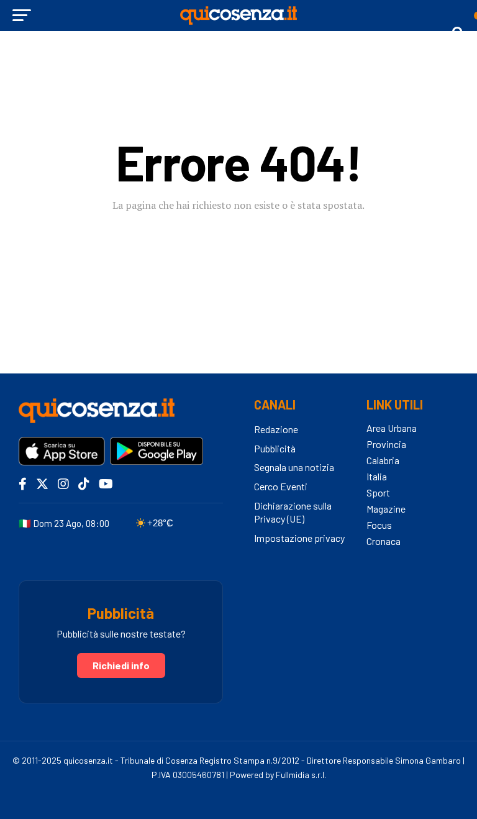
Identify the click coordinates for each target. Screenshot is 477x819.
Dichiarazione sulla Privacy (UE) (293, 512)
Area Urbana (391, 428)
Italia (376, 476)
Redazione (276, 429)
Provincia (386, 444)
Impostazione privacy (299, 538)
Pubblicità (275, 448)
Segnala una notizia (294, 467)
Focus (379, 525)
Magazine (386, 509)
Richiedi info (121, 665)
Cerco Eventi (280, 486)
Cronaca (383, 541)
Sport (378, 492)
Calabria (382, 460)
